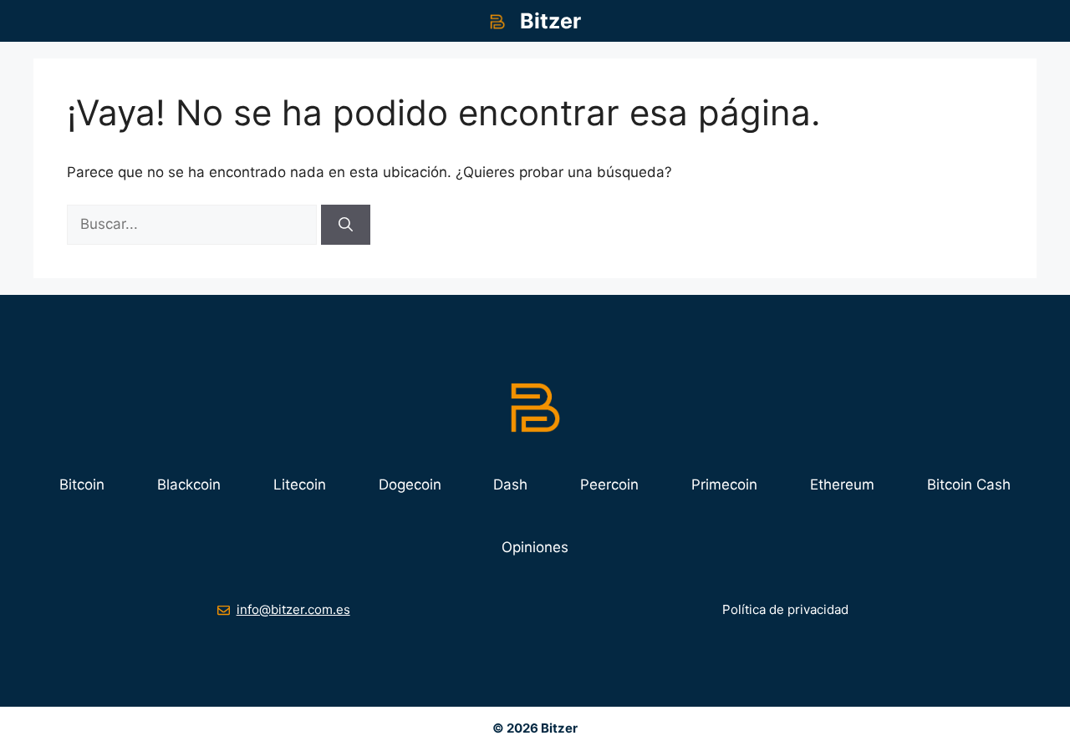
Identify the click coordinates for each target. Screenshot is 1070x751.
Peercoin (609, 484)
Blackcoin (189, 484)
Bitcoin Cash (969, 484)
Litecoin (299, 484)
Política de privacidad (785, 609)
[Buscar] (345, 225)
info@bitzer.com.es (293, 609)
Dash (510, 484)
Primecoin (724, 484)
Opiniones (535, 547)
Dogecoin (410, 484)
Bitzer (550, 20)
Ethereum (842, 484)
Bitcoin (81, 484)
